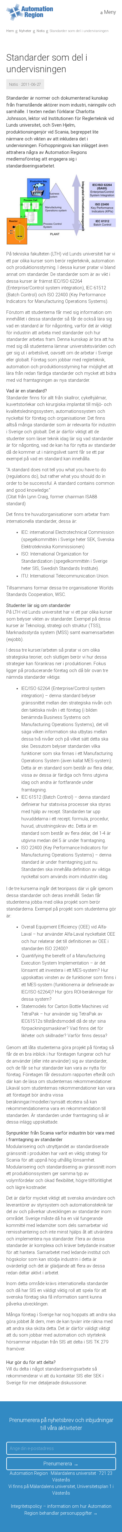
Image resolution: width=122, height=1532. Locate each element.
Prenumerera (57, 1464)
